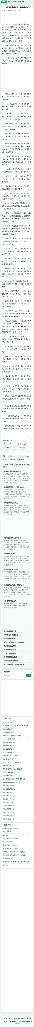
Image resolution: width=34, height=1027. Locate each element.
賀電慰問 (20, 1)
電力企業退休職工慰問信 (10, 848)
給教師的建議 (21, 460)
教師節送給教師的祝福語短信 (12, 762)
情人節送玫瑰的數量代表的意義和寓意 (15, 855)
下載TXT (14, 447)
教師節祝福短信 (7, 729)
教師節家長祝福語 (8, 752)
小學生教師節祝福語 (9, 739)
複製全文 (22, 447)
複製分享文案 (22, 444)
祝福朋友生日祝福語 (9, 802)
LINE (5, 444)
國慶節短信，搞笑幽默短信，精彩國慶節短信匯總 (17, 862)
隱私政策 (23, 1018)
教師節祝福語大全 (10, 631)
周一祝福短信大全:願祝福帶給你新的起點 (15, 726)
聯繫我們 (17, 1018)
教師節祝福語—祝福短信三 (11, 756)
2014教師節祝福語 (8, 765)
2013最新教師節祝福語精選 (11, 782)
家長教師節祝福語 (8, 775)
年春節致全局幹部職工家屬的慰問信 (14, 852)
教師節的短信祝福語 (9, 812)
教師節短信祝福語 (10, 638)
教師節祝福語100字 (10, 657)
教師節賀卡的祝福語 (9, 799)
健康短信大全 (7, 835)
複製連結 (7, 447)
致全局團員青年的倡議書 (10, 838)
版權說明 (10, 1018)
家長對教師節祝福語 (11, 635)
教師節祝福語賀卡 (10, 649)
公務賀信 (5, 865)
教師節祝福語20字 (10, 646)
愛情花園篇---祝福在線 (10, 845)
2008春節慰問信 (8, 858)
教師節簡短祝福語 (8, 722)
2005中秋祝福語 (8, 842)
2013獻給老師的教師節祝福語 (14, 642)
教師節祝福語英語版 (9, 789)
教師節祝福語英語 (8, 746)
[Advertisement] (17, 18)
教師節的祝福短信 (8, 819)
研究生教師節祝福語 (9, 809)
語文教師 (11, 456)
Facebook (13, 444)
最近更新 (29, 1018)
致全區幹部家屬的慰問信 (10, 828)
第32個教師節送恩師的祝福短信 (15, 664)
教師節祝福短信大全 (9, 795)
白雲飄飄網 (17, 1023)
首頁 (9, 1)
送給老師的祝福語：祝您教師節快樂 (14, 779)
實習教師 (12, 460)
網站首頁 (4, 1018)
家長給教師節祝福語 (11, 661)
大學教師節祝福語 (10, 653)
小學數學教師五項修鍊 (22, 456)
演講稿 (14, 1)
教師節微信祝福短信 (9, 792)
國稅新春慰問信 (7, 832)
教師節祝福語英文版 (9, 815)
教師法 (5, 460)
